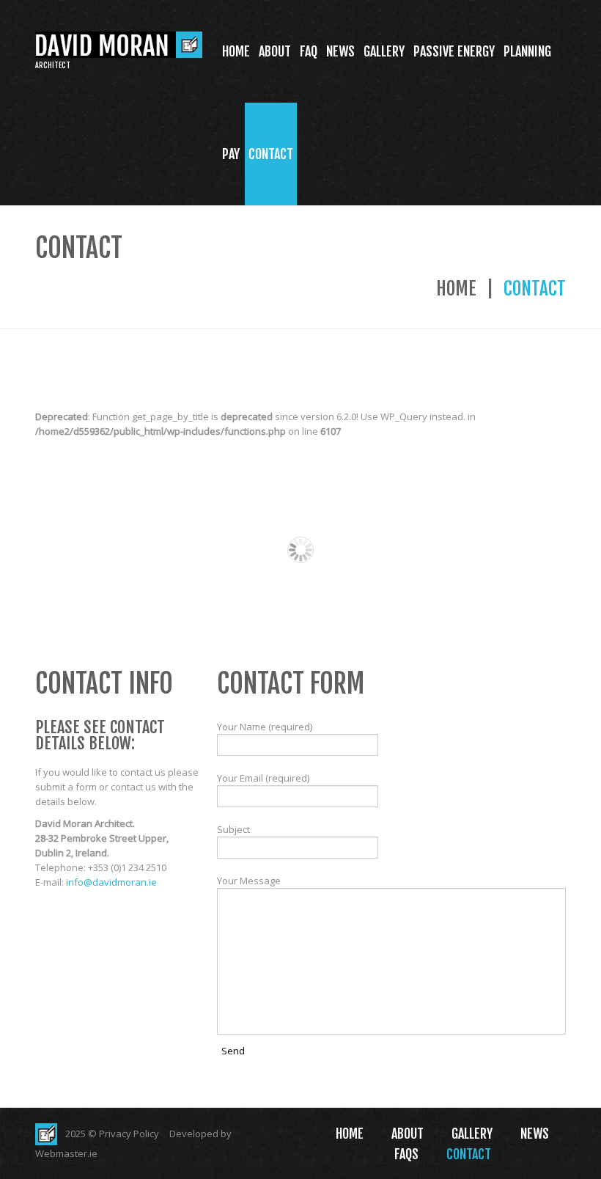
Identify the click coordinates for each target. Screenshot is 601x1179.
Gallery (384, 51)
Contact (270, 154)
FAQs (406, 1154)
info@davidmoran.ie (111, 882)
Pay (231, 154)
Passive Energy (454, 51)
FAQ (308, 51)
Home (236, 51)
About (275, 51)
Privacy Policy (129, 1133)
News (340, 51)
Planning (527, 51)
